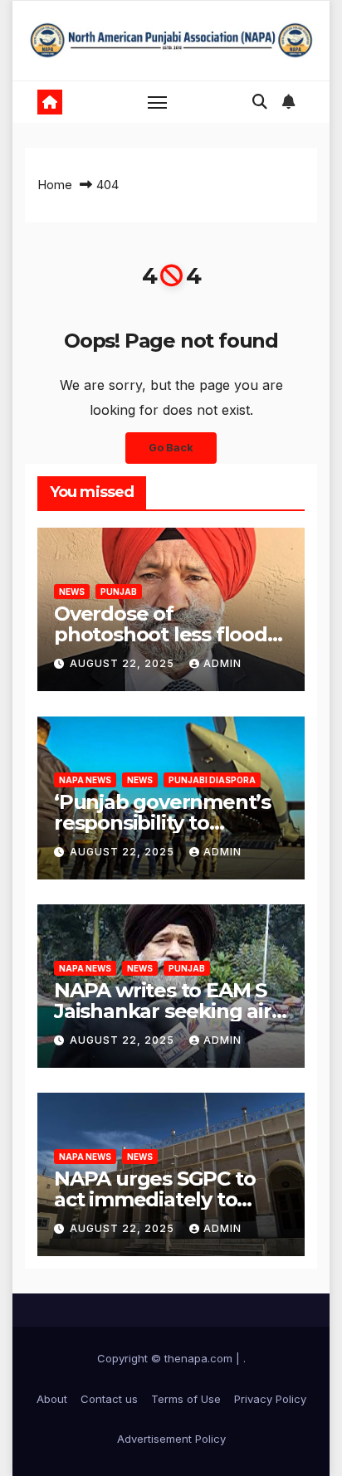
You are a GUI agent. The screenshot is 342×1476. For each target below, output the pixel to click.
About (52, 1398)
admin (222, 663)
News (72, 592)
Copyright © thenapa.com (164, 1358)
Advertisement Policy (171, 1438)
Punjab (118, 592)
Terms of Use (186, 1398)
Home (54, 184)
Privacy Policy (270, 1398)
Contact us (109, 1398)
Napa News (85, 780)
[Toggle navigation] (157, 102)
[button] (259, 101)
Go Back (171, 447)
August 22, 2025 (124, 663)
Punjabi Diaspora (212, 780)
